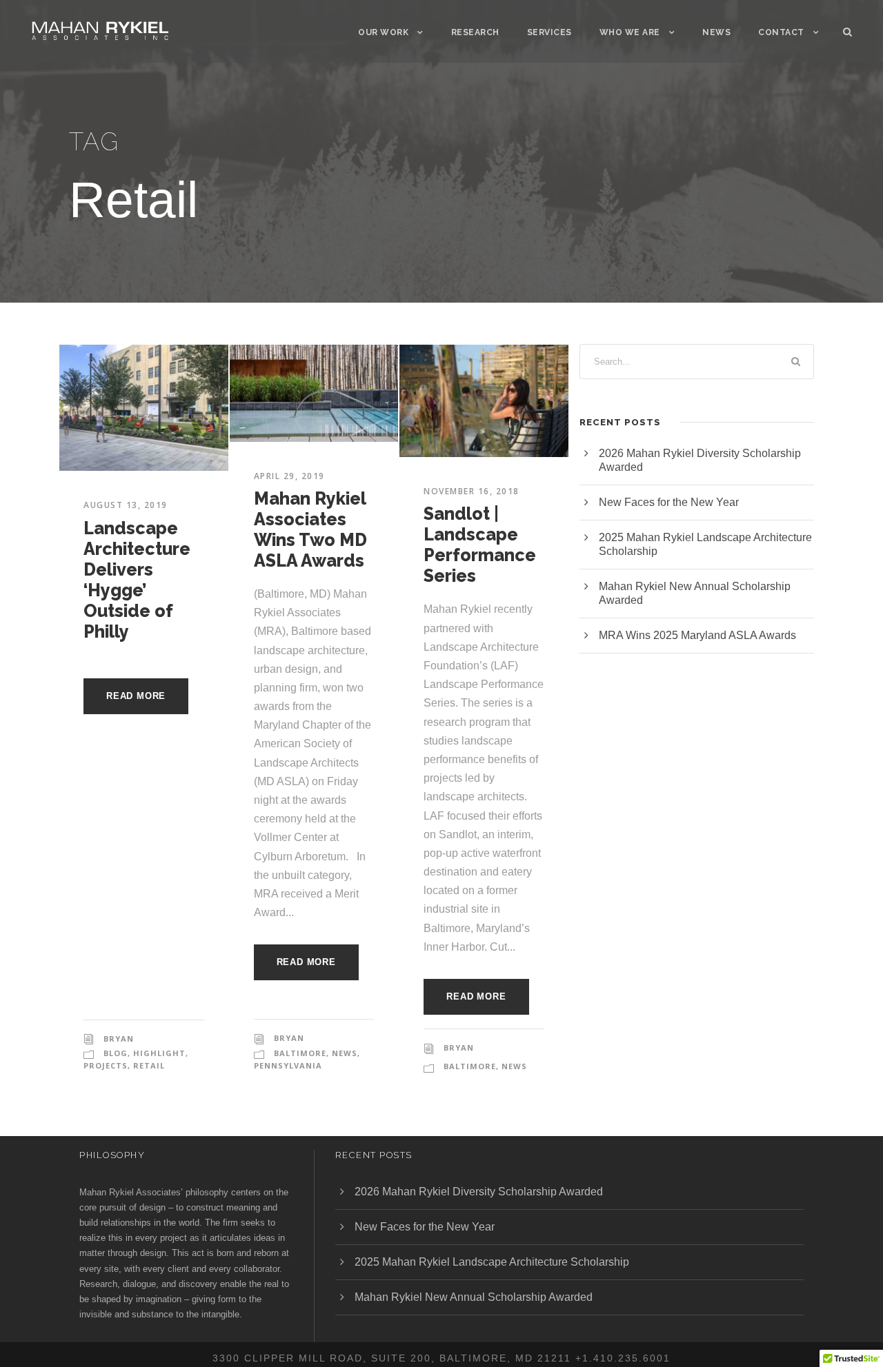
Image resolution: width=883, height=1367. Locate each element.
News (716, 32)
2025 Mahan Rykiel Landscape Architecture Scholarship (492, 1262)
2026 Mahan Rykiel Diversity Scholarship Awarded (479, 1191)
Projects (105, 1065)
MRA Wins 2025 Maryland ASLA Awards (697, 635)
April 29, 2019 (289, 476)
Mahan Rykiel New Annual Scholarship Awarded (474, 1297)
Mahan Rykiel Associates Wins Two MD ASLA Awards (310, 529)
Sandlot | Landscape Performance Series (480, 544)
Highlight (159, 1053)
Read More (136, 696)
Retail (149, 1065)
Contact (781, 32)
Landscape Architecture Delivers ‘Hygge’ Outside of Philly (136, 580)
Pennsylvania (288, 1065)
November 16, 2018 (471, 491)
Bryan (118, 1038)
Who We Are (629, 32)
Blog (115, 1053)
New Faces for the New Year (669, 502)
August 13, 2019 (125, 505)
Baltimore (300, 1053)
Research (475, 32)
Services (549, 32)
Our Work (383, 32)
